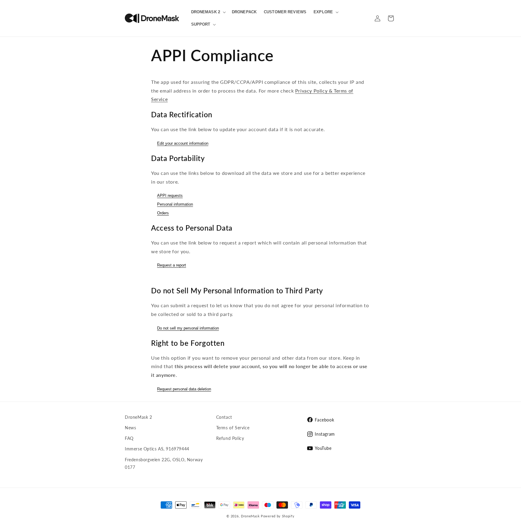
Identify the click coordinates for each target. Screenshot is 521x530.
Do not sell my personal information (188, 328)
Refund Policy (230, 438)
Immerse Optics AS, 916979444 (157, 448)
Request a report (171, 265)
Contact (224, 417)
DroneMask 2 (138, 417)
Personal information (175, 204)
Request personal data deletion (184, 389)
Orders (163, 213)
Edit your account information (182, 143)
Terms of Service (233, 427)
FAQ (129, 438)
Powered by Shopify (278, 516)
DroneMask (250, 516)
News (130, 427)
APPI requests (170, 195)
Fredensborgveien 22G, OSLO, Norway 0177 (164, 463)
